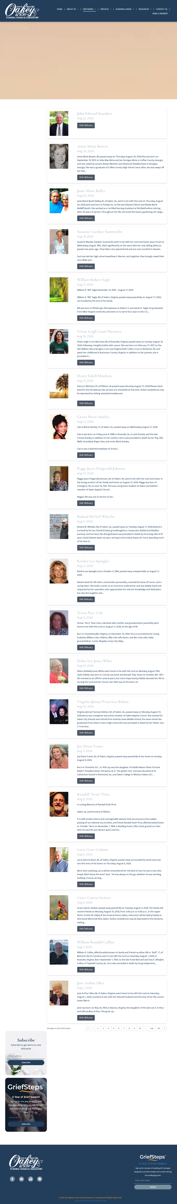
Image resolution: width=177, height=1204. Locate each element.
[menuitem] (60, 9)
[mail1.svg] (21, 1179)
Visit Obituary (86, 125)
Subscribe (26, 1062)
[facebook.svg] (12, 1179)
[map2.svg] (30, 1179)
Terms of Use (91, 1200)
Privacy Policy (79, 1200)
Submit (153, 1187)
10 (140, 1028)
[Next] (164, 1028)
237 (158, 1028)
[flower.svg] (39, 1179)
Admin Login (101, 1200)
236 (151, 1028)
